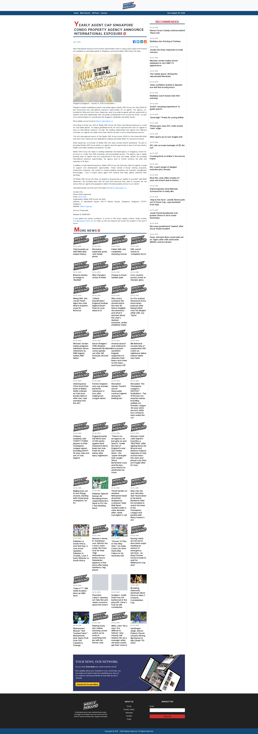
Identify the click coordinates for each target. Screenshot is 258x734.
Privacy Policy (129, 709)
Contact (104, 13)
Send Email (82, 197)
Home (76, 13)
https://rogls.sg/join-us (104, 121)
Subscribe (167, 716)
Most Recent (85, 13)
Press (129, 719)
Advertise (129, 713)
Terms (129, 706)
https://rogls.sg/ (86, 206)
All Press (95, 13)
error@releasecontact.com (83, 221)
